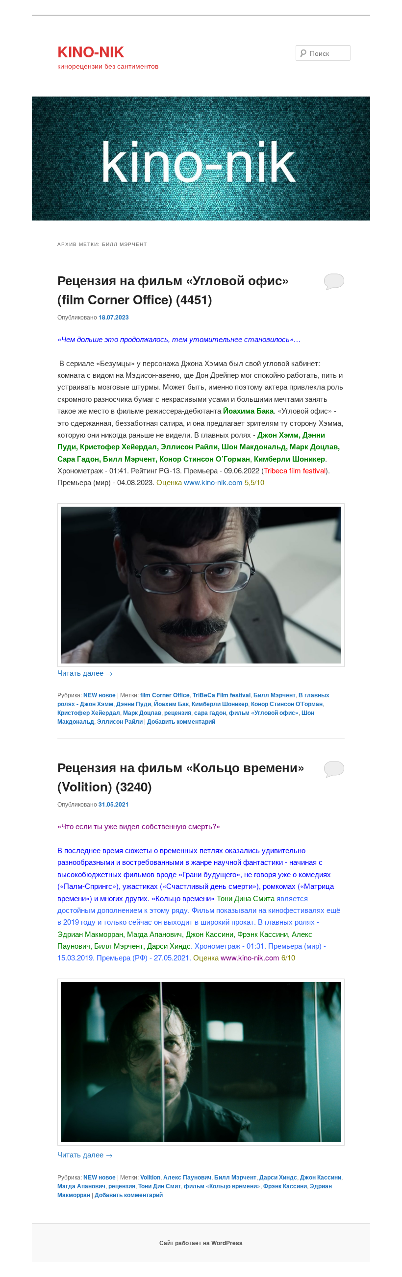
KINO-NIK (91, 51)
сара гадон (210, 712)
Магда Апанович (81, 1185)
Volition (150, 1177)
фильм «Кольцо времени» (222, 1185)
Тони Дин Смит (159, 1185)
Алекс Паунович (187, 1177)
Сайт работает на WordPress (201, 1242)
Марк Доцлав (142, 712)
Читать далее (85, 672)
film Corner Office (165, 694)
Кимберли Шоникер (220, 703)
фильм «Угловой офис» (264, 712)
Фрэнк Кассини (285, 1185)
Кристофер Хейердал (88, 712)
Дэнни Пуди (133, 703)
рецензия (177, 712)
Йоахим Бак (171, 703)
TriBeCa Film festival (222, 694)
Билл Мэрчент (274, 694)
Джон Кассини (320, 1177)
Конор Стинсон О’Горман (287, 703)
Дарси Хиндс (278, 1177)
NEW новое (99, 694)
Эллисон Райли (120, 721)
